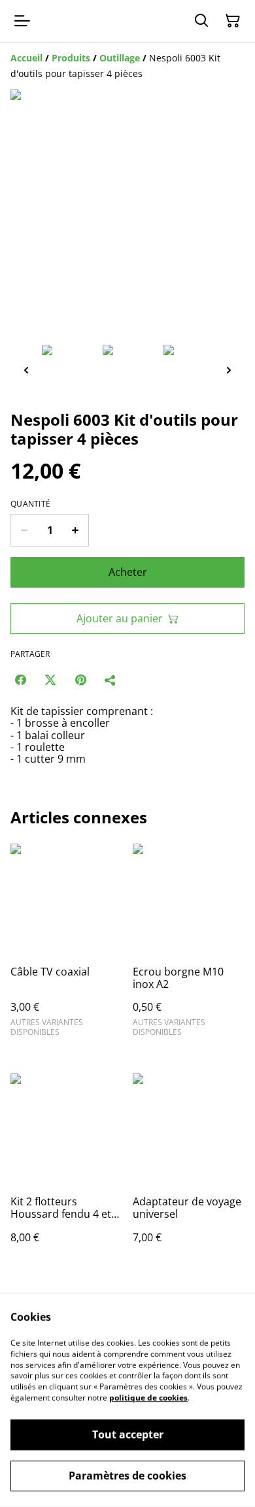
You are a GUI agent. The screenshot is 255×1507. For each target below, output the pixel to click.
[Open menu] (22, 21)
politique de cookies (148, 1397)
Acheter (128, 572)
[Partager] (110, 680)
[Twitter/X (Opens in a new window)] (50, 680)
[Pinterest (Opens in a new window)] (80, 680)
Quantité (30, 504)
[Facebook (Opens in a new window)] (20, 680)
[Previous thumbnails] (26, 370)
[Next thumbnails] (229, 370)
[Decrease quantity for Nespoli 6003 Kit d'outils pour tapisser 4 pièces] (23, 530)
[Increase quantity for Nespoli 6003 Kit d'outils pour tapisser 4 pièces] (75, 530)
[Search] (201, 21)
